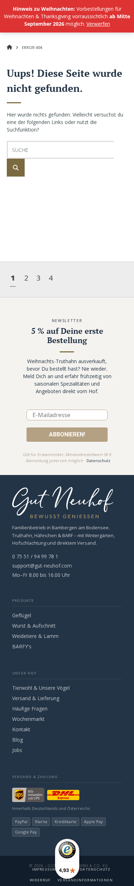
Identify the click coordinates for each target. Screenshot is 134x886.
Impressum (44, 869)
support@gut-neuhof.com (42, 565)
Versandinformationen (85, 879)
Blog (17, 739)
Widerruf (40, 879)
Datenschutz (98, 460)
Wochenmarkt (28, 719)
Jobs (17, 750)
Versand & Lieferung (35, 698)
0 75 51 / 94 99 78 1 (35, 556)
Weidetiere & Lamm (35, 636)
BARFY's (21, 646)
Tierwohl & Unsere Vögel (41, 687)
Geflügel (21, 615)
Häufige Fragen (30, 708)
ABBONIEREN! (67, 434)
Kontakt (21, 729)
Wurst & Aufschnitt (34, 625)
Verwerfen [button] (98, 23)
